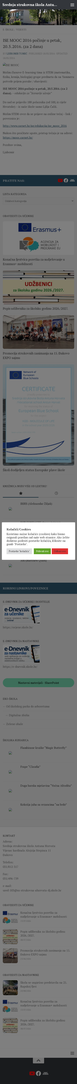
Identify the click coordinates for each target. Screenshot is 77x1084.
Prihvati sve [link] (42, 551)
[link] (38, 17)
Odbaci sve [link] (60, 551)
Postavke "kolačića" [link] (19, 551)
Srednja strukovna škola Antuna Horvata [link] (30, 4)
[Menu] (72, 4)
